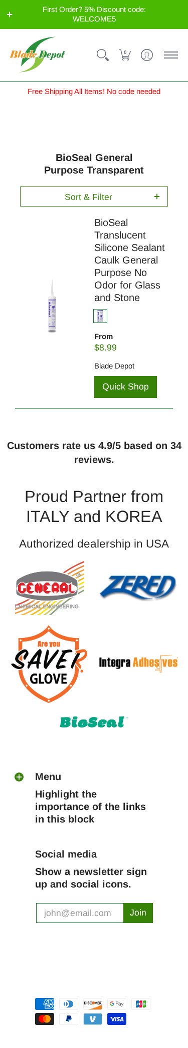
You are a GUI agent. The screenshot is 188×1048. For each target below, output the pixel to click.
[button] (9, 14)
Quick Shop (125, 387)
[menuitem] (103, 55)
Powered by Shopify (70, 986)
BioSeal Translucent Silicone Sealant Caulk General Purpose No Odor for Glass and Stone (129, 260)
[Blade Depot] (37, 55)
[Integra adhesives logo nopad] (138, 664)
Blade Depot (114, 366)
